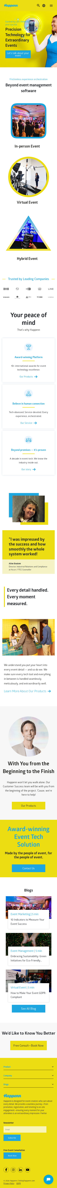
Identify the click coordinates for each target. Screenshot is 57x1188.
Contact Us (28, 868)
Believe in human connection (28, 403)
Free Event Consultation (14, 1150)
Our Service (26, 422)
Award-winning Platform (29, 357)
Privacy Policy (8, 1183)
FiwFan (43, 1113)
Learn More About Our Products (25, 691)
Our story (26, 469)
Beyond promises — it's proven (28, 450)
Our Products (26, 376)
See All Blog (28, 1008)
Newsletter (8, 1122)
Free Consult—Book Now (28, 1045)
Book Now (12, 1155)
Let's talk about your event (18, 54)
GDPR (18, 1183)
